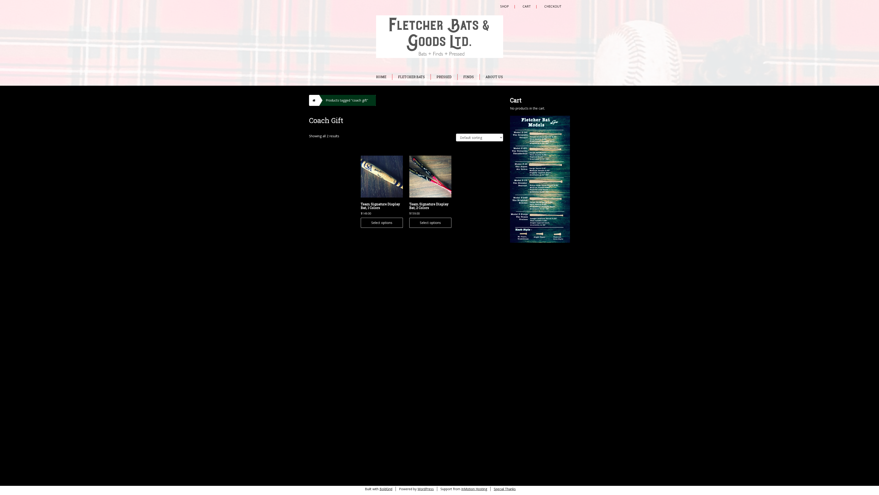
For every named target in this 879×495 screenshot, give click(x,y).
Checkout (553, 6)
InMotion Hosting (474, 489)
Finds (468, 77)
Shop (504, 6)
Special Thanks (505, 489)
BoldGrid (386, 489)
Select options (381, 222)
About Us (494, 77)
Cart (527, 6)
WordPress (426, 489)
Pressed (444, 77)
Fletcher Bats (411, 77)
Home (381, 77)
